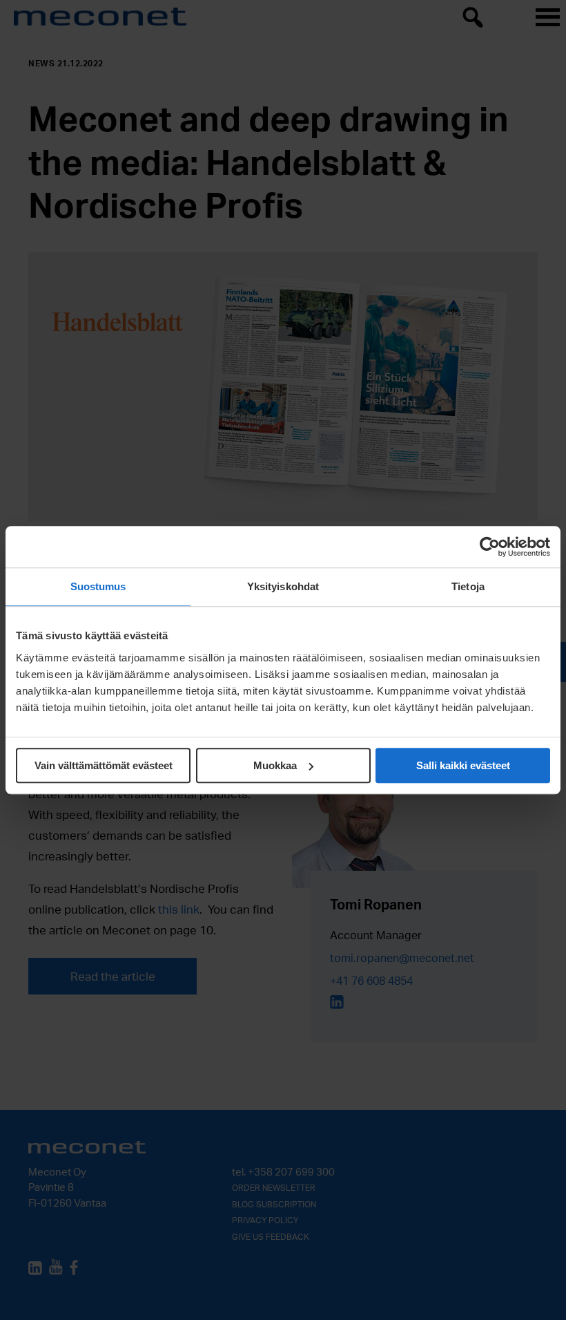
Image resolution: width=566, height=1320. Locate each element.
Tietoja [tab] (468, 586)
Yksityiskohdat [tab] (283, 586)
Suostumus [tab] (98, 586)
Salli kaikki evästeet (463, 765)
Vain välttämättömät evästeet (104, 765)
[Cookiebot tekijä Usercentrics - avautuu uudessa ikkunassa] (489, 546)
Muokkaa (275, 765)
